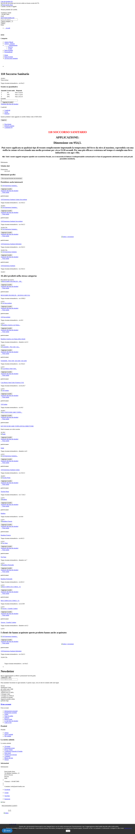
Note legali (7, 753)
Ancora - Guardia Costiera (8, 622)
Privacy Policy (8, 749)
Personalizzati (8, 52)
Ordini (6, 714)
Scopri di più (128, 828)
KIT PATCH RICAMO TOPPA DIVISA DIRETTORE (17, 426)
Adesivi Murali (8, 42)
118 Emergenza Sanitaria (8, 265)
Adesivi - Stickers (9, 43)
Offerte (6, 733)
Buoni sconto (8, 719)
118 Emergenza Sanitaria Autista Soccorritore (14, 199)
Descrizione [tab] (7, 124)
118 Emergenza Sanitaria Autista (10, 470)
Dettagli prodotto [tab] (9, 126)
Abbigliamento (10, 45)
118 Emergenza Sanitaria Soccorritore (12, 221)
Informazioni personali (10, 711)
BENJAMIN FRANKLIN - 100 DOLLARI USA (15, 295)
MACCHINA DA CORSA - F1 (10, 600)
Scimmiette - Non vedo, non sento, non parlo (14, 360)
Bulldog (3, 513)
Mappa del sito (8, 758)
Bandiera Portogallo (6, 579)
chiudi (68, 831)
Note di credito (8, 716)
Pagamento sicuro (9, 748)
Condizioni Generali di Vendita (13, 751)
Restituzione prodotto (10, 712)
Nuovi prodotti (8, 734)
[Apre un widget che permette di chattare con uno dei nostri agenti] (7, 830)
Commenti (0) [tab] (8, 127)
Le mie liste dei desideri (11, 721)
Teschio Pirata (5, 491)
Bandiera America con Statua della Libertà (13, 339)
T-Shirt (10, 48)
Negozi (6, 759)
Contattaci (7, 756)
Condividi (7, 110)
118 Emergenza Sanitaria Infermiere (11, 244)
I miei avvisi (7, 722)
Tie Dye (10, 47)
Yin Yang (3, 557)
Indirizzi (6, 717)
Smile (2, 448)
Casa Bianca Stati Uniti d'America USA (12, 382)
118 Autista (4, 404)
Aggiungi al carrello (7, 102)
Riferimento (4, 162)
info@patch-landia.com (7, 17)
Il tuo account (6, 704)
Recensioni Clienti (9, 806)
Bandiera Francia (6, 535)
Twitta (6, 112)
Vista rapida (5, 192)
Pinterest (6, 113)
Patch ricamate (8, 50)
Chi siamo (7, 746)
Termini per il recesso (10, 754)
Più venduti (7, 736)
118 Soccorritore (5, 317)
